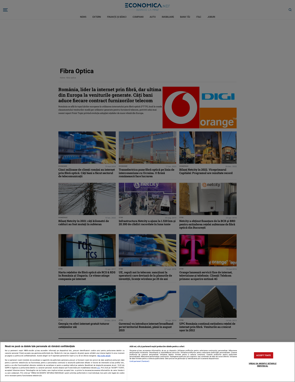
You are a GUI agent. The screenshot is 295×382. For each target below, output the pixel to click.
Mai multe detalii (103, 356)
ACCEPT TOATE (263, 355)
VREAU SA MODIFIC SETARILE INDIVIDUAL (262, 364)
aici (98, 368)
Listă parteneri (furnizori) (139, 361)
